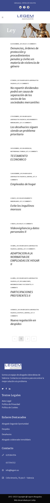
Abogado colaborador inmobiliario (16, 440)
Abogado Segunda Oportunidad (15, 424)
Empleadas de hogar (23, 184)
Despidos (20, 313)
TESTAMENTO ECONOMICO (19, 157)
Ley (26, 44)
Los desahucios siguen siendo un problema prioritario (24, 130)
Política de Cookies (10, 407)
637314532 (10, 463)
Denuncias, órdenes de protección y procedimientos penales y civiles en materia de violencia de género (24, 57)
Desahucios (7, 434)
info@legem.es (12, 470)
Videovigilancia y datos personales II (24, 229)
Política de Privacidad (11, 404)
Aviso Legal (6, 401)
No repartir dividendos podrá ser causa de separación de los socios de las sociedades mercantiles (24, 95)
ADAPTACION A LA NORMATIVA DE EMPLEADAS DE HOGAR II (24, 259)
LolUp (33, 500)
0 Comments (32, 44)
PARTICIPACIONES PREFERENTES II (21, 293)
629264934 (11, 455)
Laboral (29, 176)
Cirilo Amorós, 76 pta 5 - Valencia (20, 478)
